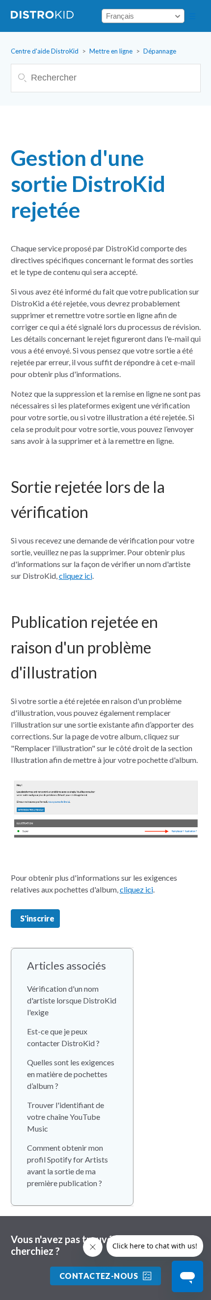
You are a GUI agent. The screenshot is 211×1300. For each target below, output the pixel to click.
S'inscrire (37, 918)
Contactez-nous (98, 1275)
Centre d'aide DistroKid (45, 51)
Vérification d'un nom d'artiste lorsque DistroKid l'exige (71, 1000)
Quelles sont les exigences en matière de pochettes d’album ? (70, 1073)
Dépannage (159, 51)
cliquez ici (75, 575)
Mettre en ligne (110, 51)
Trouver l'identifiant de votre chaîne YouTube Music (65, 1116)
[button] (192, 16)
